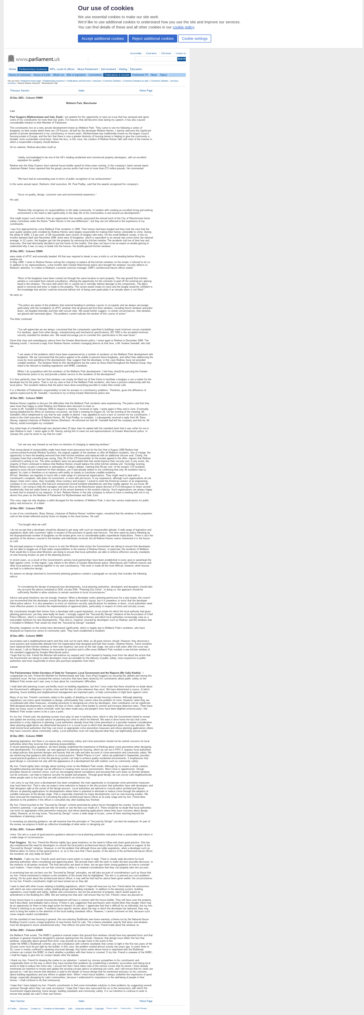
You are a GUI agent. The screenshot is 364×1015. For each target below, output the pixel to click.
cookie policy (183, 27)
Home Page (146, 90)
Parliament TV (140, 74)
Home (12, 69)
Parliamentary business (33, 69)
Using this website (83, 1008)
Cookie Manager (140, 1008)
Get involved (108, 69)
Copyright (99, 1008)
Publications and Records (79, 81)
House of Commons (20, 74)
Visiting (123, 69)
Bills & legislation (76, 74)
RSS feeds (166, 53)
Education (136, 69)
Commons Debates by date (135, 81)
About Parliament (87, 69)
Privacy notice (112, 1008)
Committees (95, 74)
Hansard (97, 81)
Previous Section (19, 90)
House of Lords (42, 74)
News (154, 74)
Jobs (70, 1008)
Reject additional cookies (153, 38)
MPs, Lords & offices (62, 69)
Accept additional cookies (103, 38)
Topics (163, 74)
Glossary (23, 1008)
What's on (58, 74)
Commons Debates (112, 81)
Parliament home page (30, 81)
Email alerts (151, 53)
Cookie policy (126, 1008)
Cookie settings (195, 38)
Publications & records (117, 74)
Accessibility (136, 53)
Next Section (17, 1001)
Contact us (181, 53)
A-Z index (12, 1008)
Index (81, 90)
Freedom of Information (54, 1008)
